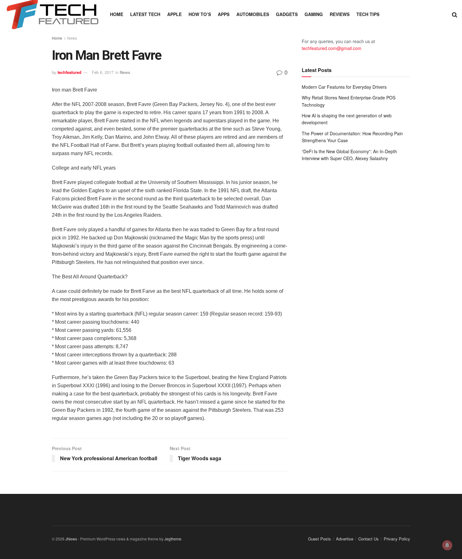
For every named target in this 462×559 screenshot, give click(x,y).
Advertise (344, 539)
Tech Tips (367, 14)
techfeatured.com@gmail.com (331, 48)
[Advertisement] (356, 218)
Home (116, 14)
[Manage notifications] (447, 545)
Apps (223, 14)
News (72, 38)
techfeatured (69, 72)
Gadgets (287, 14)
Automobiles (252, 14)
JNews (71, 538)
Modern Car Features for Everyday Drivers (344, 87)
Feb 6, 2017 (102, 72)
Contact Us (368, 539)
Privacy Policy (397, 539)
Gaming (314, 14)
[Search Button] (454, 14)
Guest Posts (319, 539)
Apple (174, 14)
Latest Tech (145, 14)
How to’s (200, 14)
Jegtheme (172, 538)
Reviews (339, 14)
